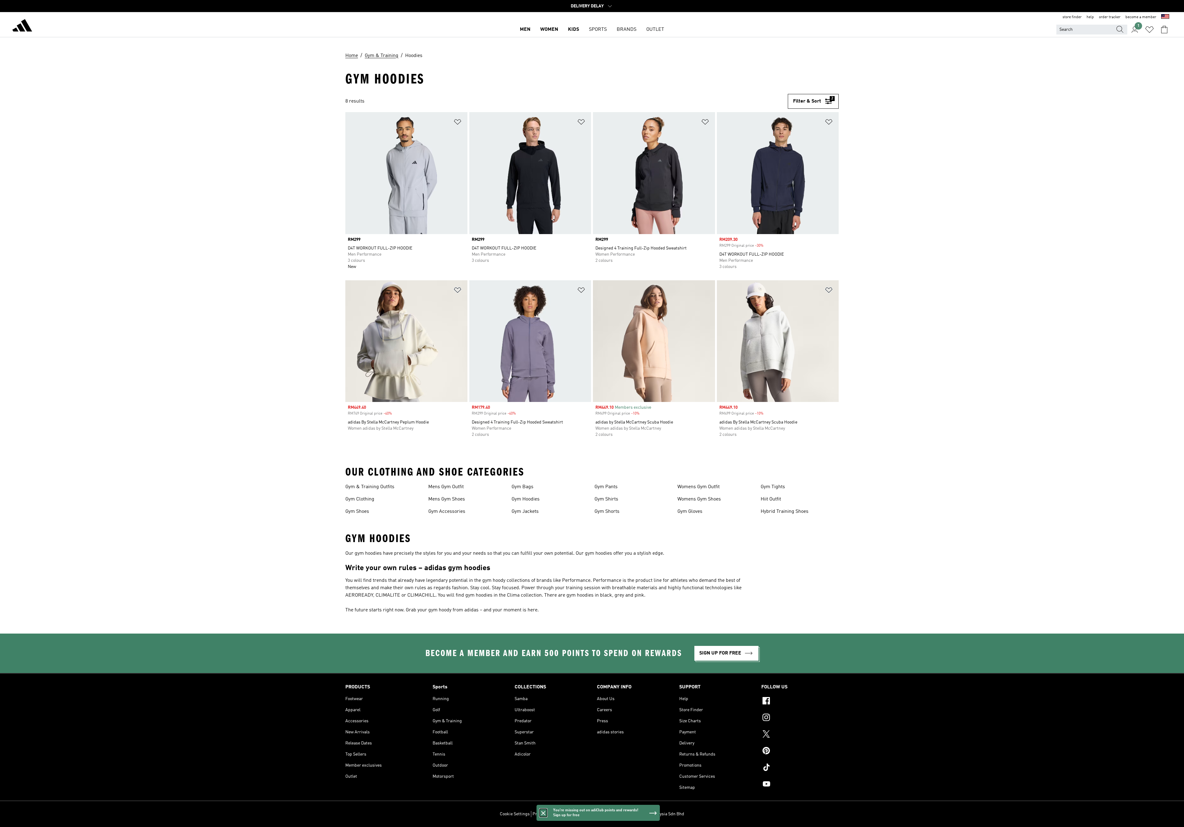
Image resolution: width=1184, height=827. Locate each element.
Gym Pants (606, 486)
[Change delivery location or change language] (1165, 17)
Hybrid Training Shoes (784, 511)
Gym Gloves (689, 511)
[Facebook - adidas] (800, 701)
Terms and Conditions (582, 814)
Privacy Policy (545, 814)
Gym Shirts (606, 499)
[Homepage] (22, 26)
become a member (1140, 17)
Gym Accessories (446, 511)
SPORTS (598, 29)
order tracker (1109, 17)
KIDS (573, 29)
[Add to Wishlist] (457, 123)
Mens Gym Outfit (446, 486)
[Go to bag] (1164, 29)
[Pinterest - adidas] (800, 751)
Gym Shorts (606, 511)
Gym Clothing (359, 499)
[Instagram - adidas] (800, 718)
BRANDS (626, 29)
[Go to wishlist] (1149, 29)
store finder (1072, 17)
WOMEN (549, 29)
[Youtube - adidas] (800, 784)
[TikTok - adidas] (800, 768)
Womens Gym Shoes (699, 499)
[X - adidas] (800, 735)
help (1090, 17)
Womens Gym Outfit (698, 486)
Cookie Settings (515, 814)
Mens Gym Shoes (446, 499)
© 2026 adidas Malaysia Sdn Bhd (653, 814)
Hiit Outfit (771, 499)
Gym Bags (522, 486)
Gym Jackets (525, 511)
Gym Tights (773, 486)
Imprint (613, 814)
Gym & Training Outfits (369, 486)
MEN (525, 29)
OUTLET (655, 29)
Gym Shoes (357, 511)
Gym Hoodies (526, 499)
